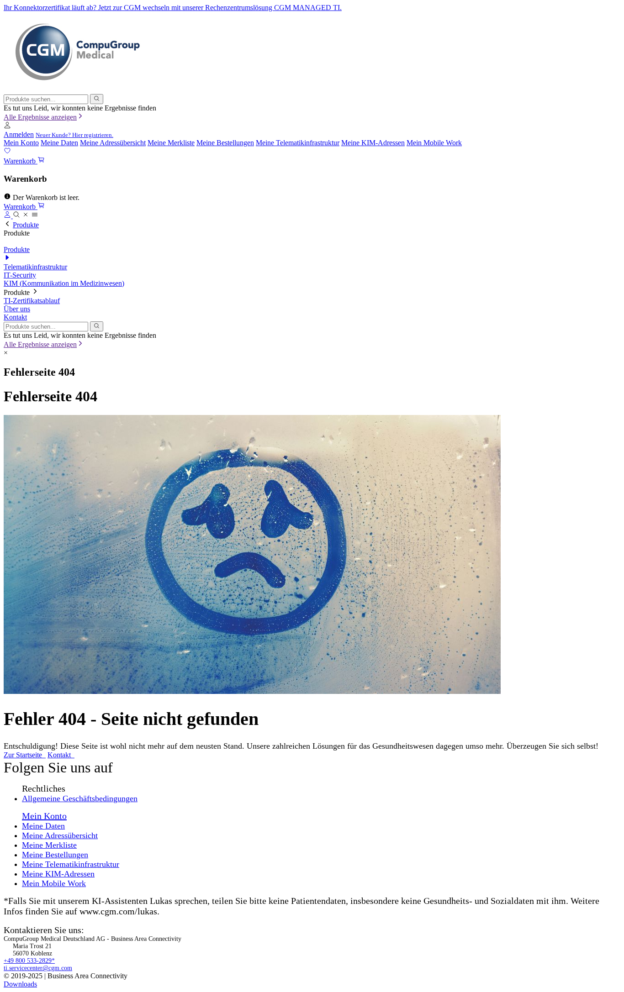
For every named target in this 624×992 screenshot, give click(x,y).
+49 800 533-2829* (29, 960)
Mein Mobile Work (434, 143)
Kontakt (15, 317)
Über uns (17, 309)
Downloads (20, 984)
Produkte (26, 225)
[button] (7, 126)
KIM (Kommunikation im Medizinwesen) (64, 283)
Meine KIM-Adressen (373, 143)
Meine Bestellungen (225, 143)
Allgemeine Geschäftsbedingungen (79, 798)
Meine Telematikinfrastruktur (297, 143)
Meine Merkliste (171, 143)
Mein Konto (21, 143)
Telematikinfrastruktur (35, 267)
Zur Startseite (24, 755)
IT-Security (20, 275)
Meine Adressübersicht (113, 143)
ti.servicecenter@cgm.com (38, 968)
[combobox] (46, 99)
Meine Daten (59, 143)
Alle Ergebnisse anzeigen (40, 117)
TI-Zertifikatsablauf (32, 300)
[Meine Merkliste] (7, 152)
